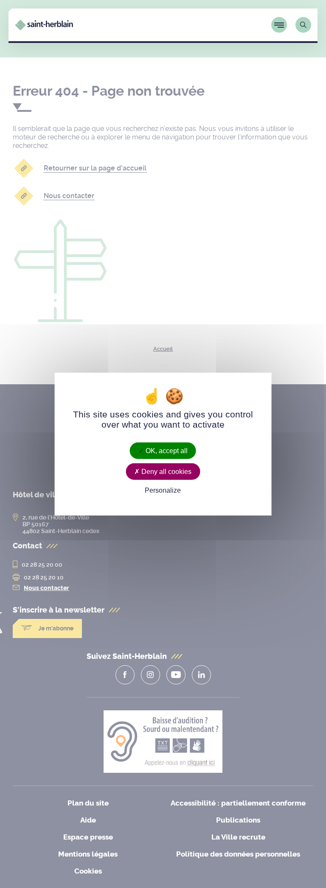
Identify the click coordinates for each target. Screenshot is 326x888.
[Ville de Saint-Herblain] (44, 28)
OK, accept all (166, 450)
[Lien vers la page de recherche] (303, 25)
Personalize (163, 490)
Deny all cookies (165, 471)
